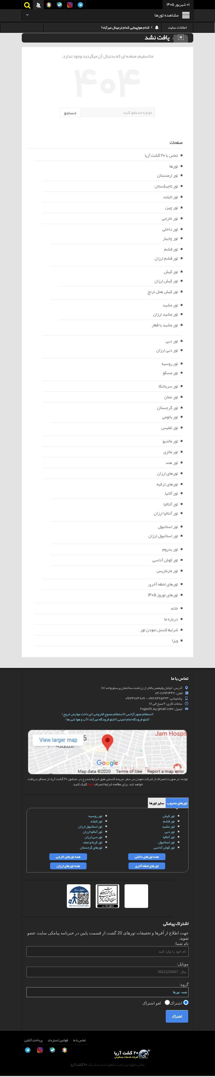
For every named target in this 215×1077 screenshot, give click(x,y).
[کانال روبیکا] (9, 1028)
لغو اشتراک (152, 1003)
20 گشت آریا (79, 1064)
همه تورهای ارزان (68, 865)
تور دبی (172, 341)
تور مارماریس (167, 570)
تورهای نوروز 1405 (163, 595)
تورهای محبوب (177, 803)
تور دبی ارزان (167, 350)
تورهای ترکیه (167, 484)
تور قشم (171, 249)
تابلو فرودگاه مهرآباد (102, 719)
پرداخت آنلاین (33, 1040)
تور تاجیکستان (166, 186)
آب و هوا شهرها (77, 719)
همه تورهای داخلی (147, 856)
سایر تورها (156, 803)
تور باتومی (170, 417)
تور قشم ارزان (166, 258)
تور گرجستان (167, 407)
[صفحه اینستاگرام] (9, 1063)
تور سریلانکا (168, 386)
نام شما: (182, 943)
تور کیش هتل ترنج (163, 291)
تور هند (171, 462)
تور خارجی (170, 218)
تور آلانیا (171, 493)
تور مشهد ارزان (165, 314)
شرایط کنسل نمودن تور (159, 629)
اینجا (91, 784)
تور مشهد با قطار (165, 325)
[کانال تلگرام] (9, 1051)
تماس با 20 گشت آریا (161, 155)
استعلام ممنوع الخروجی (108, 714)
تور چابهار (170, 238)
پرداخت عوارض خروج (77, 714)
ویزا (175, 640)
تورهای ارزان (167, 473)
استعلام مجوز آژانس (139, 714)
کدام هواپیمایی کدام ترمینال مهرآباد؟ (125, 27)
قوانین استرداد (58, 1040)
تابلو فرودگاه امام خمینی (132, 719)
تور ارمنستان (167, 175)
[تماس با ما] (9, 1016)
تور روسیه (170, 363)
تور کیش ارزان (166, 281)
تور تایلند (170, 197)
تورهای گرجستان (91, 847)
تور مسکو (170, 372)
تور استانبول (168, 526)
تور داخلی (170, 229)
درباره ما (171, 619)
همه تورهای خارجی (68, 856)
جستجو (70, 112)
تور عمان (171, 397)
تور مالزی (170, 451)
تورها (173, 166)
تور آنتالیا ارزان (166, 513)
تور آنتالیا (170, 504)
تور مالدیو (170, 441)
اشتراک (176, 1003)
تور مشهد (170, 305)
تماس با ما (79, 1040)
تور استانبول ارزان (163, 535)
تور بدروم (170, 549)
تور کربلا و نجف (92, 842)
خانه (174, 608)
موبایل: (183, 964)
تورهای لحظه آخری (163, 584)
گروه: (184, 984)
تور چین (171, 207)
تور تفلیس (169, 427)
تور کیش (171, 271)
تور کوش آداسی (165, 560)
